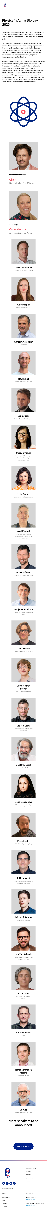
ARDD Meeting (31, 1168)
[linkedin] (14, 1183)
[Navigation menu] (43, 5)
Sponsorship (29, 1178)
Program (28, 1171)
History (4, 1206)
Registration (29, 1181)
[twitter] (7, 1183)
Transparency (6, 1197)
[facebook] (3, 1183)
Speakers (28, 1174)
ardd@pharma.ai (30, 1199)
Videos (4, 1210)
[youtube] (10, 1183)
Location (4, 1203)
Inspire (4, 1200)
